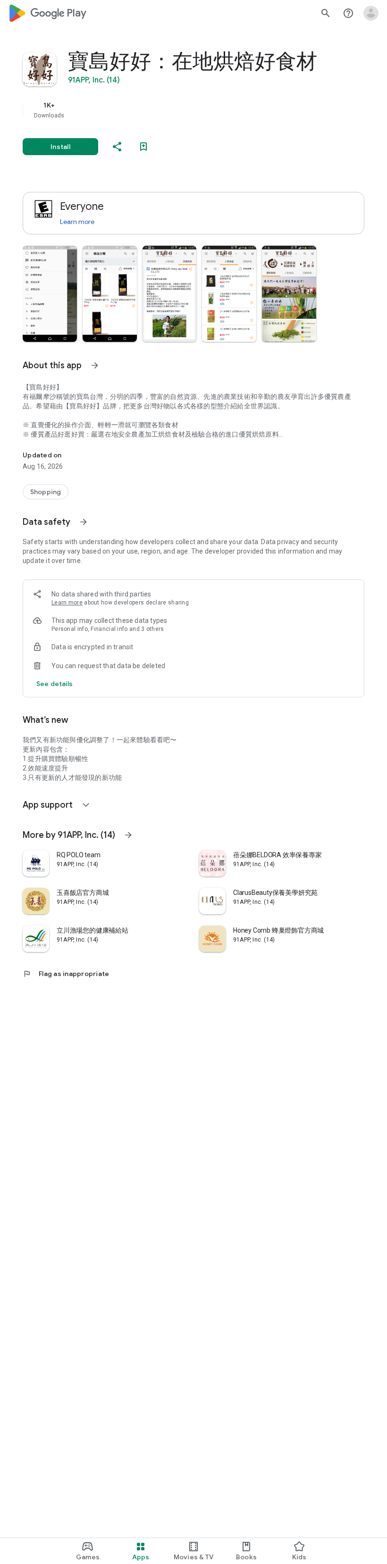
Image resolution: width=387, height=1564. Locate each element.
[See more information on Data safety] (83, 522)
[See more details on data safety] (55, 683)
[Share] (117, 146)
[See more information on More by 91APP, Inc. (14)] (128, 835)
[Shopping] (45, 492)
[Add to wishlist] (143, 146)
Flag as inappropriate (66, 973)
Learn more (77, 221)
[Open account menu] (371, 13)
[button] (50, 294)
